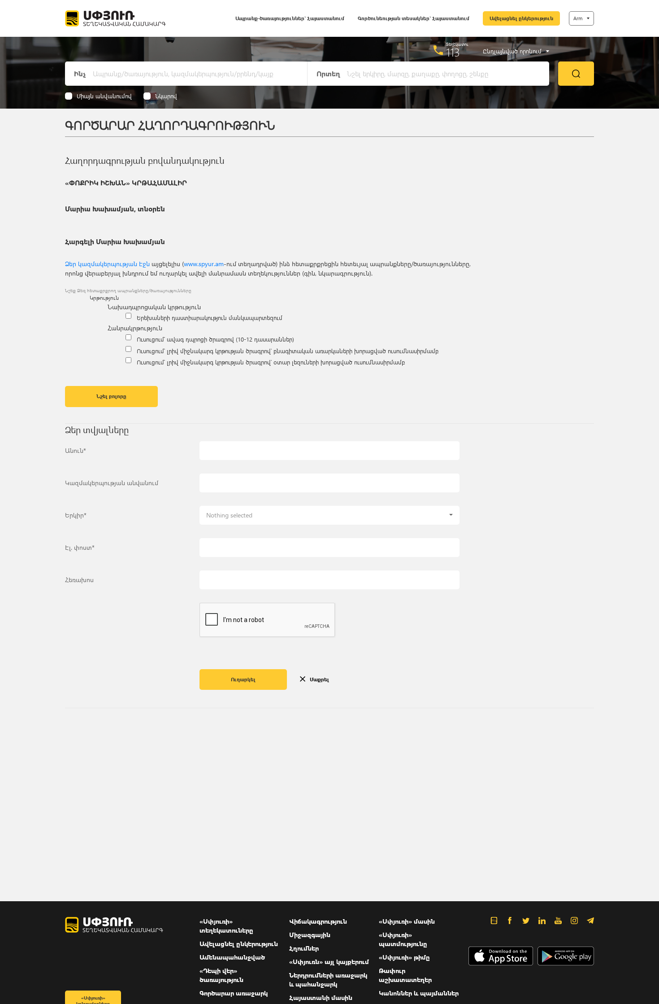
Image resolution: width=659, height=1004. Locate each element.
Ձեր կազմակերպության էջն (107, 263)
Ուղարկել (243, 679)
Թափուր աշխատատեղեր (405, 975)
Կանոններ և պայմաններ (419, 993)
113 (453, 52)
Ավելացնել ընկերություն (521, 18)
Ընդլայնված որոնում (512, 51)
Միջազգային (309, 934)
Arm (577, 18)
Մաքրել (319, 679)
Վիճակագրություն (318, 921)
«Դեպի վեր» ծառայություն (221, 975)
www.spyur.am (204, 263)
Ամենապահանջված (232, 957)
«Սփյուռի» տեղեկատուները (226, 925)
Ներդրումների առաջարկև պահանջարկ (328, 979)
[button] (329, 515)
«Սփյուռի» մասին (407, 921)
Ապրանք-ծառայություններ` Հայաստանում (289, 18)
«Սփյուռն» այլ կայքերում (329, 961)
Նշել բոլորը (111, 396)
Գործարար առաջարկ (233, 993)
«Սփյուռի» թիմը (404, 957)
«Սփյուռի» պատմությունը (403, 939)
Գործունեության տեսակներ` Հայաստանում (413, 18)
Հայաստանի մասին (320, 997)
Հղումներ (304, 948)
